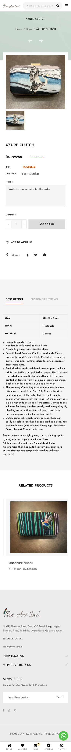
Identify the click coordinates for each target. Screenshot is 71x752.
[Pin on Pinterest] (45, 255)
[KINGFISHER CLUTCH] (41, 41)
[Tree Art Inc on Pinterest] (15, 710)
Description (14, 299)
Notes (9, 182)
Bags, (25, 173)
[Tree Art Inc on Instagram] (9, 710)
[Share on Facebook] (28, 255)
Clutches (34, 173)
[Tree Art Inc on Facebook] (3, 710)
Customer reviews (44, 299)
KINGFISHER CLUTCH (18, 563)
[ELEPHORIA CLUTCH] (32, 41)
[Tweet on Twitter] (36, 255)
